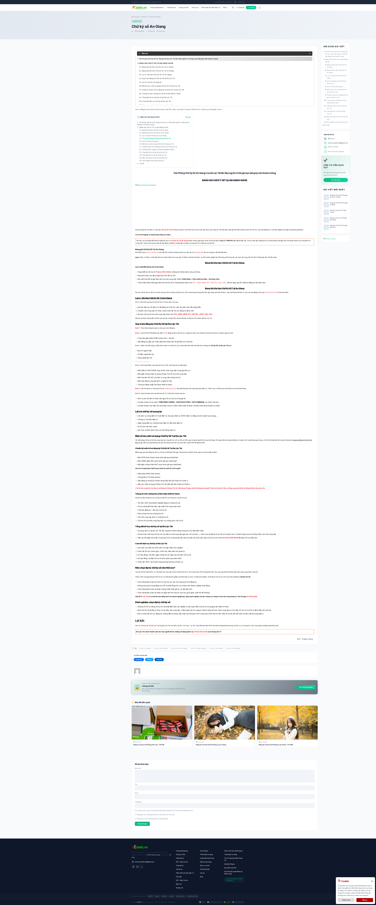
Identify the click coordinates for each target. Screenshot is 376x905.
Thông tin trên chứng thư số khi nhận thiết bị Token (158, 149)
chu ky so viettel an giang (198, 648)
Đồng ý (364, 900)
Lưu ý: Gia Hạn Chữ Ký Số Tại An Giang (154, 135)
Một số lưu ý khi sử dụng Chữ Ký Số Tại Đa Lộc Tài (158, 144)
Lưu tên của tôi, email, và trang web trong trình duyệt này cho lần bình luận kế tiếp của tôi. (164, 810)
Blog (201, 876)
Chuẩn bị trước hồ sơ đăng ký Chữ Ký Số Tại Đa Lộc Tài (159, 147)
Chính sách (346, 900)
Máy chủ (178, 884)
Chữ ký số (195, 7)
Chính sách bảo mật (161, 902)
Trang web (138, 802)
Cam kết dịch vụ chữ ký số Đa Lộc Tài (154, 155)
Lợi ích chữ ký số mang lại (150, 141)
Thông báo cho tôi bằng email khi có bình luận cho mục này (155, 814)
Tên (136, 784)
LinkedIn (159, 659)
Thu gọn (188, 117)
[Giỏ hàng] (233, 7)
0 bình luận (162, 31)
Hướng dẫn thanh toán (207, 858)
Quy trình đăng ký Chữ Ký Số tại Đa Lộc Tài (157, 138)
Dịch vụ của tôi (205, 865)
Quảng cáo (179, 888)
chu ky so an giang (144, 648)
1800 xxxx (136, 2)
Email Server (171, 7)
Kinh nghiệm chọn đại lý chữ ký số (153, 160)
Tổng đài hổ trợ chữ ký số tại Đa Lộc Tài (154, 152)
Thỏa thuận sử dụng (206, 854)
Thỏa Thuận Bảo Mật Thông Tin (233, 859)
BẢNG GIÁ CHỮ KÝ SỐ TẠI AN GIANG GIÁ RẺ (153, 127)
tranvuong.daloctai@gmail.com (152, 2)
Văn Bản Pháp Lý (229, 864)
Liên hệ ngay (335, 180)
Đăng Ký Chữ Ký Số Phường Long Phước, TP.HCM (276, 745)
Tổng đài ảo (180, 865)
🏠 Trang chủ (135, 17)
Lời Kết (141, 163)
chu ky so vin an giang (216, 648)
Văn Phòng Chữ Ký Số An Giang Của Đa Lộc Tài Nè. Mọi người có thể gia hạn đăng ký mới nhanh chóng (163, 123)
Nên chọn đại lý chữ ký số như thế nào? (154, 158)
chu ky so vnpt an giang (233, 648)
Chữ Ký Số (144, 17)
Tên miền (179, 876)
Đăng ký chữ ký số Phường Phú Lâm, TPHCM (148, 745)
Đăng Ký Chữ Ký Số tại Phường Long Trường (211, 745)
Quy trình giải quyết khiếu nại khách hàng (233, 873)
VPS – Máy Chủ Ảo (182, 862)
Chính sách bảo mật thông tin (233, 851)
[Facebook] (133, 866)
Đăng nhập (241, 2)
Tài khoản (241, 7)
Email (136, 793)
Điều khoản (172, 902)
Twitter (149, 659)
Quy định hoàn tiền (230, 868)
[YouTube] (137, 866)
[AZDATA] (139, 7)
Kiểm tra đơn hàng (205, 862)
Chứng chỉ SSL (184, 7)
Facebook (139, 659)
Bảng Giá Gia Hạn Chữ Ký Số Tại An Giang (155, 130)
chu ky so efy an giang (160, 648)
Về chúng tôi (204, 851)
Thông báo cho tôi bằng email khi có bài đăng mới (152, 819)
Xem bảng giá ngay (306, 687)
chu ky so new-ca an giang (179, 648)
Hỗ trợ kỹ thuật (204, 869)
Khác (225, 7)
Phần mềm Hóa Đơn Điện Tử (210, 7)
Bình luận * (138, 768)
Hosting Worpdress (156, 7)
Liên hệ (202, 873)
